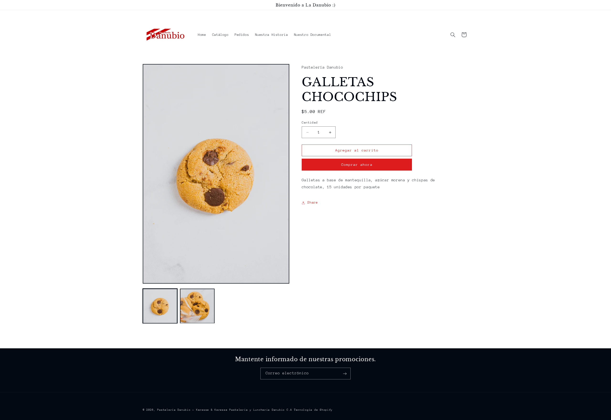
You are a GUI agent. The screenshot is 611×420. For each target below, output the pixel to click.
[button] (452, 34)
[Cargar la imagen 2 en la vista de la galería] (197, 306)
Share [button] (312, 203)
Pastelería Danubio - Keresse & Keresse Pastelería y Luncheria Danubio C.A (224, 409)
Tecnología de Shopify (313, 409)
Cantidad (310, 122)
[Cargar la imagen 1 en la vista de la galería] (160, 306)
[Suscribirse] (344, 373)
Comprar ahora (357, 165)
